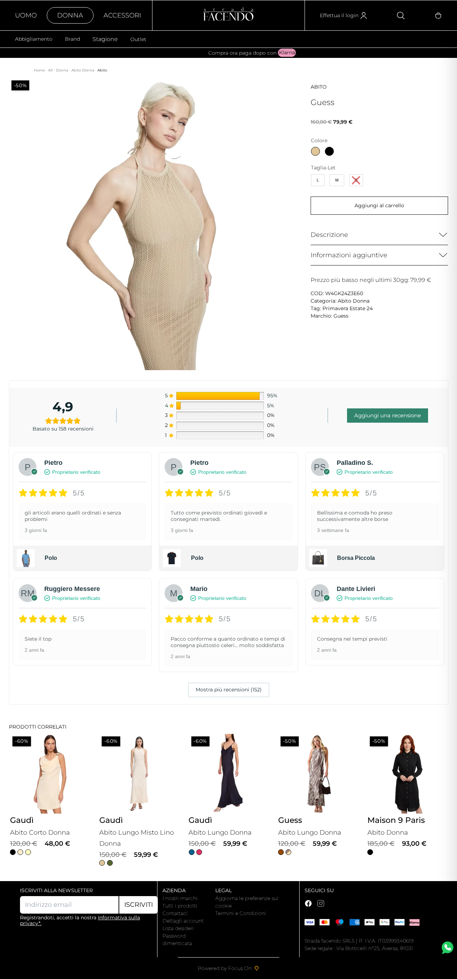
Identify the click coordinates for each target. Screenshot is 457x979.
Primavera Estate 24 (347, 308)
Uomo (26, 15)
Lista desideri (178, 928)
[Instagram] (321, 903)
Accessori (122, 15)
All (51, 70)
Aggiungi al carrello (379, 205)
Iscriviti (138, 905)
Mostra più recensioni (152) (229, 689)
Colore (319, 140)
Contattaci (175, 913)
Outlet (138, 39)
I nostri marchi (180, 898)
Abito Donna (83, 70)
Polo (51, 558)
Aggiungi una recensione (387, 415)
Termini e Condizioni (240, 913)
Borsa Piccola (356, 558)
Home (40, 70)
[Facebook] (308, 903)
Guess (340, 316)
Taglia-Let (323, 167)
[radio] (315, 151)
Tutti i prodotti (179, 906)
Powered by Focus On (225, 968)
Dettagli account (183, 921)
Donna (70, 15)
